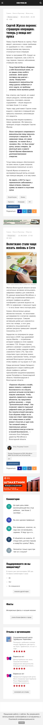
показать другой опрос (21, 591)
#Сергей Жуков (12, 197)
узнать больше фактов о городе (21, 617)
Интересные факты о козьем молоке (21, 610)
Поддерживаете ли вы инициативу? (18, 565)
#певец (23, 197)
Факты (9, 604)
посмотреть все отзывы (21, 692)
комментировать (13, 206)
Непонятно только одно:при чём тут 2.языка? (24, 550)
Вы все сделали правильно (23, 520)
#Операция (21, 202)
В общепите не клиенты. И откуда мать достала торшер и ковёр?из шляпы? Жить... (24, 540)
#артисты (11, 202)
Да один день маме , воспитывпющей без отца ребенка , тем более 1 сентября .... (23, 509)
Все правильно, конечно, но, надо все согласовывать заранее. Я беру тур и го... (24, 529)
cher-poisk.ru (21, 3)
